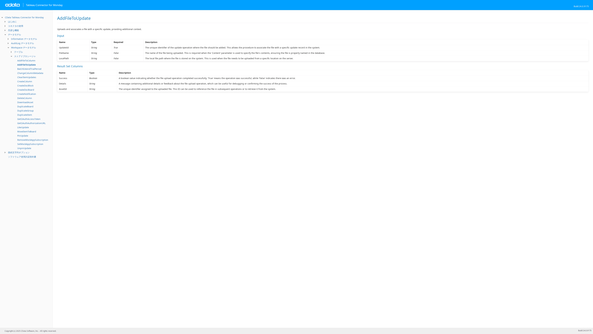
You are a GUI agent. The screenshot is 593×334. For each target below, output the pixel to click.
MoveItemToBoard (26, 131)
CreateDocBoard (25, 89)
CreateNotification (26, 93)
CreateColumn (24, 81)
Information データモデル (24, 38)
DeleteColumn (24, 98)
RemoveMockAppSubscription (32, 139)
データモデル (14, 34)
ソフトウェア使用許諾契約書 (22, 156)
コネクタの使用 (15, 25)
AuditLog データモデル (22, 43)
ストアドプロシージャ (25, 56)
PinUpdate (22, 135)
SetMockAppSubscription (30, 144)
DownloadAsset (25, 102)
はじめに (12, 21)
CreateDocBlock (25, 85)
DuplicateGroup (25, 110)
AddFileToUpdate (26, 64)
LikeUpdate (23, 127)
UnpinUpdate (24, 148)
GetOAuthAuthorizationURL (31, 123)
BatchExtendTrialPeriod (29, 68)
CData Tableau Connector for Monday (24, 17)
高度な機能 (13, 30)
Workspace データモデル (23, 47)
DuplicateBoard (25, 106)
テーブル (18, 51)
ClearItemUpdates (26, 77)
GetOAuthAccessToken (28, 119)
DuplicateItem (24, 114)
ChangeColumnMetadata (30, 73)
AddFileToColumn (26, 60)
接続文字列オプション (19, 152)
